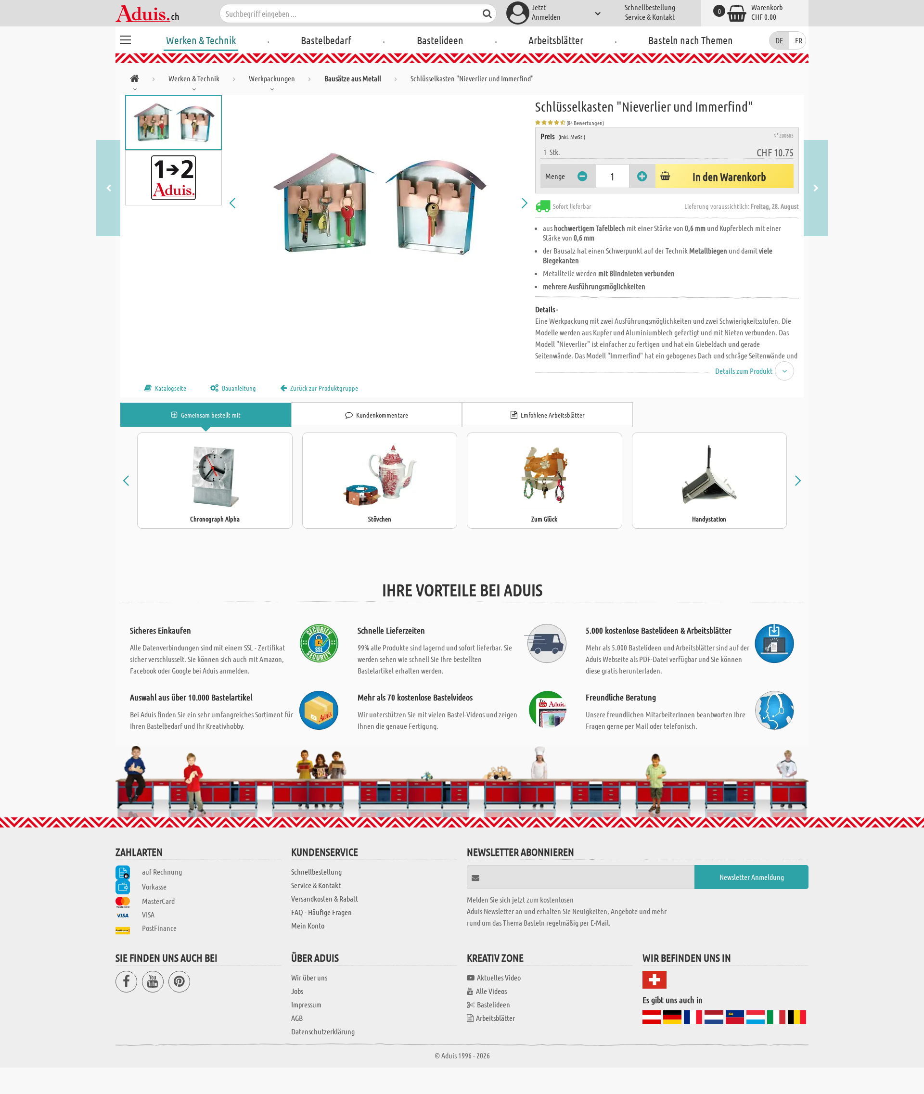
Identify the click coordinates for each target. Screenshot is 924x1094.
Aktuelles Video (499, 977)
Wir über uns (309, 977)
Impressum (306, 1004)
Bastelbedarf (326, 40)
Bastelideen (440, 40)
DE (779, 40)
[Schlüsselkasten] (379, 203)
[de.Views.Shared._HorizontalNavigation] (134, 80)
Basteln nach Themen (690, 40)
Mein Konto (307, 925)
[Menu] (125, 38)
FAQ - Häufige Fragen (321, 911)
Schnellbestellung (650, 7)
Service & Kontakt (650, 16)
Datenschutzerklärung (323, 1031)
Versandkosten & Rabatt (324, 898)
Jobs (297, 990)
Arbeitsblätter (555, 40)
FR (798, 40)
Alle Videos (491, 990)
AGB (297, 1017)
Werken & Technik (201, 40)
